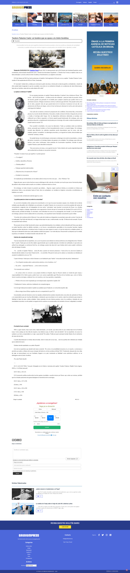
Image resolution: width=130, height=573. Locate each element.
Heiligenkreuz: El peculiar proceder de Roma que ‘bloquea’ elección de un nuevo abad (102, 147)
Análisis (15, 30)
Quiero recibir (65, 527)
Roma (88, 216)
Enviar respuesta (71, 458)
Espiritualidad (90, 212)
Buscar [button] (101, 96)
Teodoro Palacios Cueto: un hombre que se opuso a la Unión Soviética (40, 38)
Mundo (88, 214)
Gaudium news (15, 34)
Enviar (17, 473)
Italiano (85, 2)
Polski (94, 2)
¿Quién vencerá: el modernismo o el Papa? (48, 489)
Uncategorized (90, 217)
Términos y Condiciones (112, 571)
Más (38, 496)
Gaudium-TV (89, 213)
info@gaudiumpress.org (67, 538)
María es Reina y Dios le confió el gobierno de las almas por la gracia (101, 105)
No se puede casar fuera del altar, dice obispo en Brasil (98, 109)
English (90, 2)
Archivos (23, 565)
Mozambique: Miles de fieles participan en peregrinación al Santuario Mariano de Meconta (102, 124)
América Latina (90, 209)
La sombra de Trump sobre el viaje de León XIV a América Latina (54, 503)
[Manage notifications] (127, 570)
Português (78, 2)
